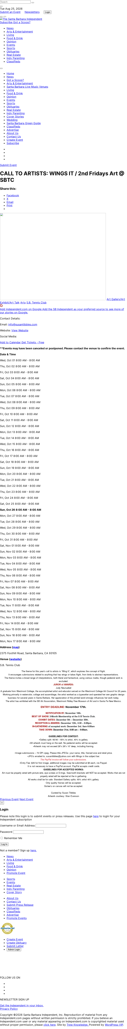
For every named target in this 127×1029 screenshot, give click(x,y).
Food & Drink (15, 38)
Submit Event (8, 165)
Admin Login (14, 949)
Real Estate (14, 54)
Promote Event (16, 873)
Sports (11, 48)
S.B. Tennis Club (36, 302)
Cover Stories (15, 116)
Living (10, 35)
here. (33, 850)
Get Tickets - (32, 342)
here (96, 816)
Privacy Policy (9, 1008)
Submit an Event (10, 12)
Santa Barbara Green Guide (24, 123)
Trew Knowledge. (78, 1024)
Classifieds (13, 61)
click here (49, 1024)
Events (11, 44)
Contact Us (14, 136)
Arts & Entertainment (20, 31)
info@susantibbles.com (22, 324)
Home (10, 73)
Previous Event (9, 799)
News (10, 28)
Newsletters (32, 12)
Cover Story (14, 892)
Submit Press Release (20, 904)
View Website (19, 330)
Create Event (15, 139)
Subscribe (6, 22)
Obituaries (13, 51)
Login (47, 12)
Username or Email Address (17, 825)
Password (6, 831)
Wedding (12, 120)
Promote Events (17, 918)
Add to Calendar (10, 342)
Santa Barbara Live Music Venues (27, 86)
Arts (23, 302)
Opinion (11, 41)
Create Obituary (17, 942)
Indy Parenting (16, 58)
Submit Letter (15, 946)
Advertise (13, 129)
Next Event (26, 799)
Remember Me (12, 838)
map (16, 647)
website (15, 659)
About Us (12, 133)
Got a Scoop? (21, 22)
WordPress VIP (114, 1024)
